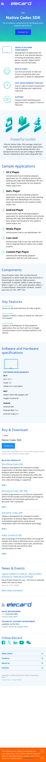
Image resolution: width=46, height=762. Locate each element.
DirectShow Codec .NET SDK (15, 491)
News (16, 585)
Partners (5, 668)
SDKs (23, 13)
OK (42, 758)
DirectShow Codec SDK (12, 464)
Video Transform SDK (12, 535)
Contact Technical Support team (15, 626)
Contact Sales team (9, 616)
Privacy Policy (16, 680)
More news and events (12, 590)
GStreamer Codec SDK (12, 512)
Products (5, 658)
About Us (6, 663)
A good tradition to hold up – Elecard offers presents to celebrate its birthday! (22, 575)
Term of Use (6, 680)
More (4, 485)
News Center (7, 653)
